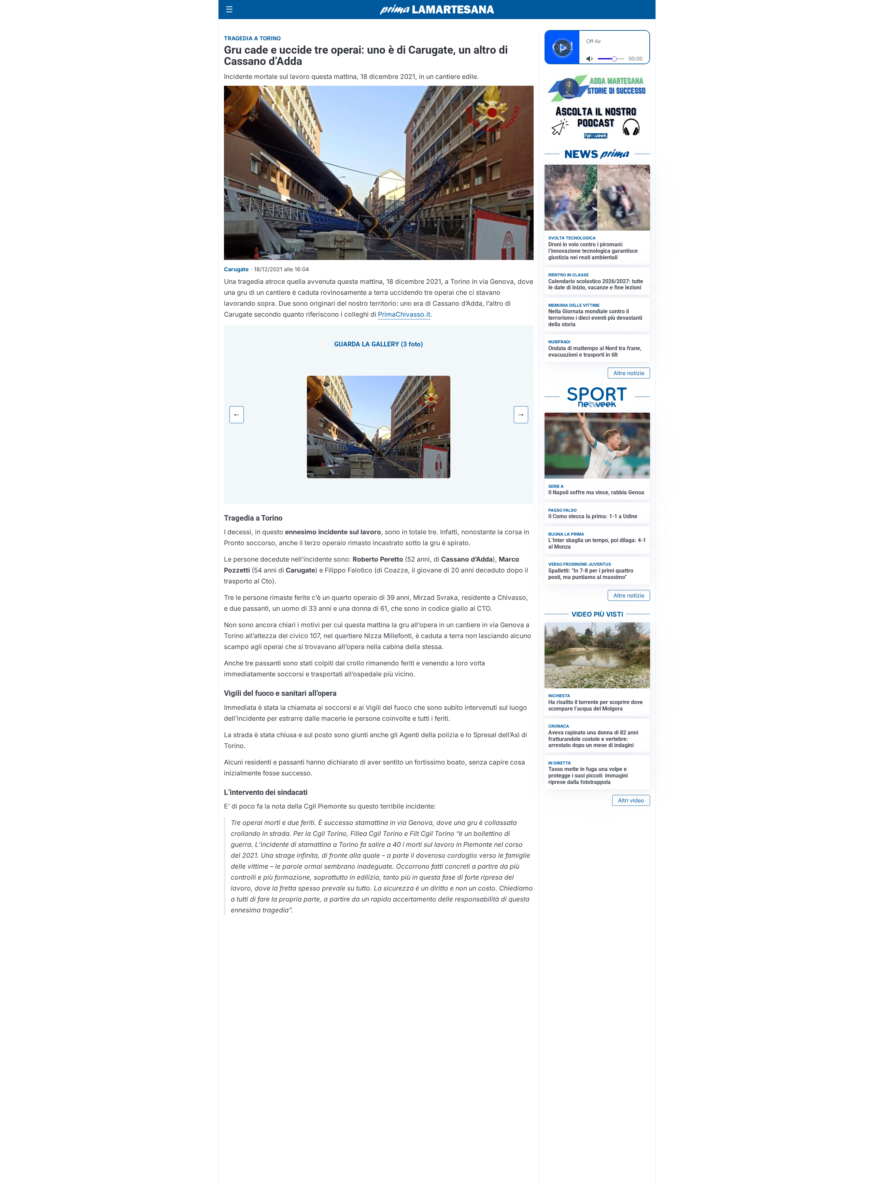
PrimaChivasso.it (404, 314)
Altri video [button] (631, 800)
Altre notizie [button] (629, 373)
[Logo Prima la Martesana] (437, 9)
